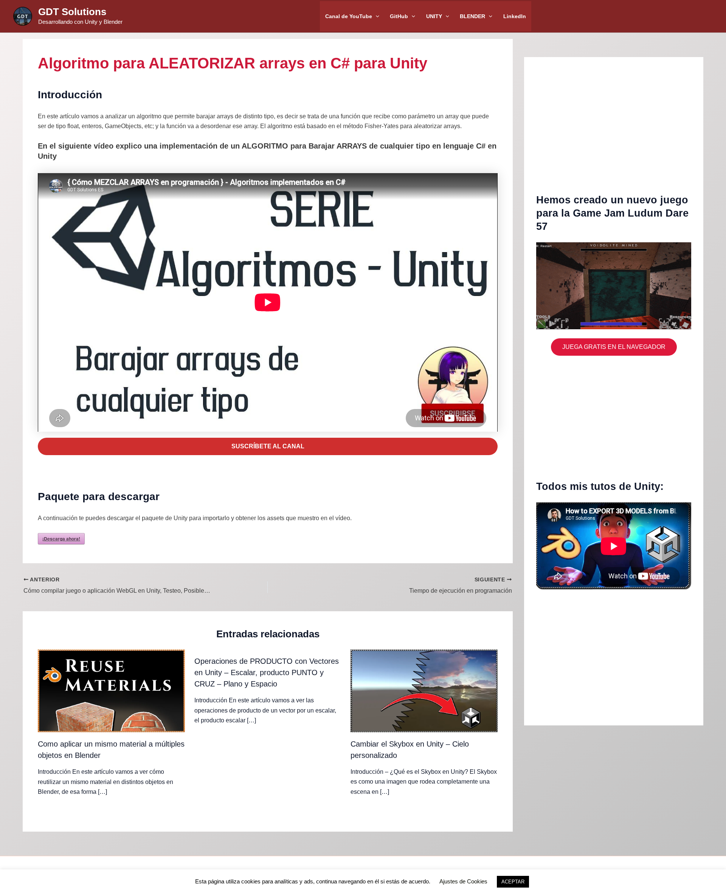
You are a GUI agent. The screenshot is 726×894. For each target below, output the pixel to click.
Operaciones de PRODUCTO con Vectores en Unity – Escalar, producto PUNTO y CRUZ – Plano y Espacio (266, 672)
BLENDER (472, 16)
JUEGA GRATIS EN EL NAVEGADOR (614, 347)
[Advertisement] (613, 131)
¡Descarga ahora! (61, 538)
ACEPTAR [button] (512, 882)
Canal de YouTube (348, 16)
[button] (375, 16)
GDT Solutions (72, 11)
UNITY (434, 16)
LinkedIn (514, 16)
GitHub (399, 16)
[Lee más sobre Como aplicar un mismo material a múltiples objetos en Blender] (111, 690)
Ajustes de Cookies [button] (463, 881)
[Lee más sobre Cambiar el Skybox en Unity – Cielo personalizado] (424, 690)
